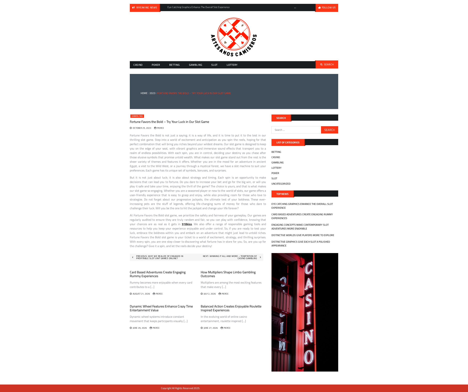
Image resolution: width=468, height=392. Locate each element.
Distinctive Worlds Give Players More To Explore (302, 235)
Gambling (195, 64)
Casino (138, 64)
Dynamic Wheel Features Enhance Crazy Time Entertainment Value (161, 308)
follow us (329, 7)
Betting (174, 64)
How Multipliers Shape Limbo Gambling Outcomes (228, 274)
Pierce (160, 128)
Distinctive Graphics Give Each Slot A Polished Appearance (300, 243)
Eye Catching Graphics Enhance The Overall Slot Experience (302, 206)
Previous (295, 7)
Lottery (232, 64)
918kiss (187, 224)
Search (329, 64)
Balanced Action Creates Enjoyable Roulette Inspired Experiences (231, 308)
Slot (214, 64)
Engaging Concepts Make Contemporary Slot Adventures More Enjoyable (300, 226)
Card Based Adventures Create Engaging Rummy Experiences (158, 274)
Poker (156, 64)
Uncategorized (280, 183)
